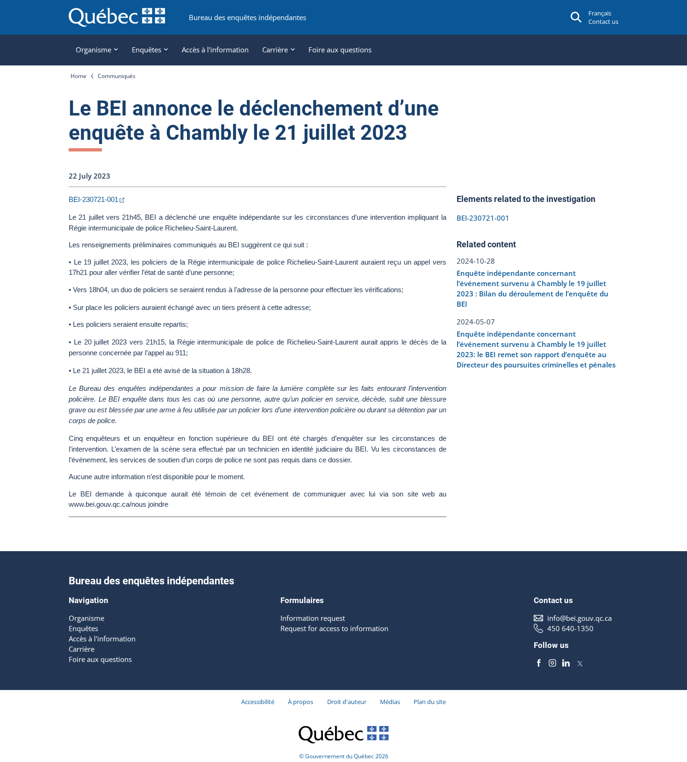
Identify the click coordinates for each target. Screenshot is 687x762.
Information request (312, 618)
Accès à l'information (215, 49)
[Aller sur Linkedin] (566, 663)
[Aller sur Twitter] (580, 663)
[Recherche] (576, 17)
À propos (300, 701)
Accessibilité (257, 701)
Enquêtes (83, 628)
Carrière (81, 649)
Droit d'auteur (346, 701)
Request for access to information (334, 628)
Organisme (86, 618)
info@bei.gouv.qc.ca (579, 618)
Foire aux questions (340, 49)
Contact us (603, 21)
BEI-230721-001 (93, 199)
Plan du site (430, 701)
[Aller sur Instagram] (552, 663)
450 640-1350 (570, 628)
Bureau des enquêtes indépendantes (247, 17)
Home (78, 75)
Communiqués (117, 75)
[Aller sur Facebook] (539, 663)
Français (599, 13)
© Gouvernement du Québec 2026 (343, 756)
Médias (390, 701)
